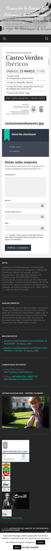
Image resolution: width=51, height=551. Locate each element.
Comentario (10, 175)
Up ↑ (47, 532)
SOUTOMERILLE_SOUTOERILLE (18, 372)
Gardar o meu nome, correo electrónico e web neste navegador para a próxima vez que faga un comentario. (24, 237)
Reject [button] (17, 547)
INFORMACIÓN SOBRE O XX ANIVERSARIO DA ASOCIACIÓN (21, 378)
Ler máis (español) (30, 547)
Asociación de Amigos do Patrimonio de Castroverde (25, 11)
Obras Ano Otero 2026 (12, 518)
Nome (8, 201)
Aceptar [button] (41, 542)
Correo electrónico (13, 212)
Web (7, 223)
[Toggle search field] (46, 38)
